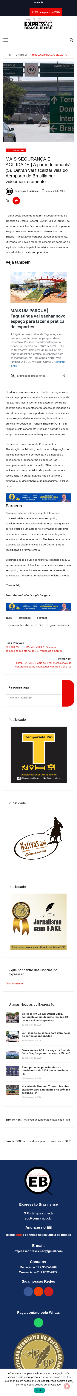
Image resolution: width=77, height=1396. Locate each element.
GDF (41, 625)
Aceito (39, 1390)
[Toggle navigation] (5, 40)
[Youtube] (48, 1291)
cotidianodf (25, 617)
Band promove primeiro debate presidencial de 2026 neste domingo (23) (45, 1070)
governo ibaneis (59, 625)
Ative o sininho (14, 983)
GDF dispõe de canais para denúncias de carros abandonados (46, 1034)
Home (8, 55)
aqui (19, 1234)
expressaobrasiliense (20, 625)
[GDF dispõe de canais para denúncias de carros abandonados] (12, 1036)
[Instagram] (38, 1291)
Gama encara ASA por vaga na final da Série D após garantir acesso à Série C (46, 1052)
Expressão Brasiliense (26, 191)
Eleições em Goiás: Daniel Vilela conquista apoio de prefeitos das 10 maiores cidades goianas (45, 1017)
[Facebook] (28, 1291)
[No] (72, 1382)
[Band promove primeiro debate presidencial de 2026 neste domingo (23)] (12, 1071)
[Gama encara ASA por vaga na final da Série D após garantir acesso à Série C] (12, 1054)
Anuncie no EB (38, 1227)
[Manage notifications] (67, 1386)
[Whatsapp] (38, 1322)
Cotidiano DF (22, 55)
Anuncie (38, 2)
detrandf (42, 617)
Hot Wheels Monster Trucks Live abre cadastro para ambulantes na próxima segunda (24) (46, 1089)
